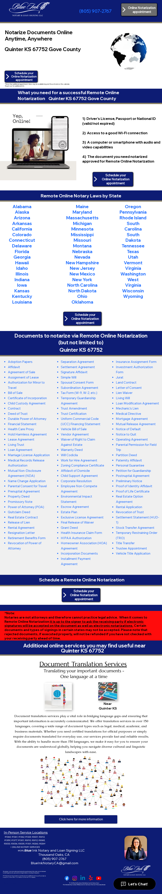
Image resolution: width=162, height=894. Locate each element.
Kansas (22, 290)
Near (108, 703)
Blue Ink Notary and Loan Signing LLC (54, 850)
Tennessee (133, 245)
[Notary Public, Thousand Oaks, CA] (67, 878)
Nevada (82, 257)
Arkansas (22, 223)
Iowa (22, 285)
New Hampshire (82, 262)
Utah (133, 257)
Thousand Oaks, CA (54, 854)
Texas (133, 251)
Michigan (82, 223)
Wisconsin (133, 290)
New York (82, 279)
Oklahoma (82, 302)
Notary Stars (95, 883)
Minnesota (82, 229)
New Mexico (82, 274)
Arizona (22, 217)
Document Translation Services (83, 664)
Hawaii (22, 262)
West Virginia (133, 282)
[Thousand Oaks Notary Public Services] (75, 878)
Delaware (22, 245)
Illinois (22, 274)
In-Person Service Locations (26, 832)
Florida (22, 251)
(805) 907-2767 (95, 11)
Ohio (82, 296)
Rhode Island (133, 217)
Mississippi (82, 234)
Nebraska (82, 251)
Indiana (22, 279)
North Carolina (82, 285)
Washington (133, 274)
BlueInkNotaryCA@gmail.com (54, 863)
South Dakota (133, 237)
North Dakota (82, 290)
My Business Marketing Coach (83, 883)
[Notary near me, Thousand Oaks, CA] (91, 878)
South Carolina (133, 226)
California (22, 229)
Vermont (133, 262)
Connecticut (22, 240)
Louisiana (22, 302)
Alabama (21, 206)
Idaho (22, 268)
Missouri (82, 240)
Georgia (22, 257)
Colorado (22, 234)
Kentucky (22, 296)
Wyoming (133, 296)
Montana (82, 245)
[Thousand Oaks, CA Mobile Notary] (99, 878)
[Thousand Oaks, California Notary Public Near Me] (83, 878)
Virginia (133, 268)
